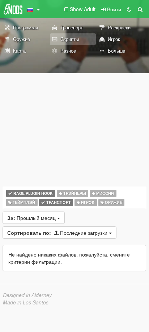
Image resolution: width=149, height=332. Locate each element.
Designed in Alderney (27, 295)
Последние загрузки (58, 232)
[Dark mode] (129, 9)
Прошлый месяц (32, 217)
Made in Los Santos (25, 302)
